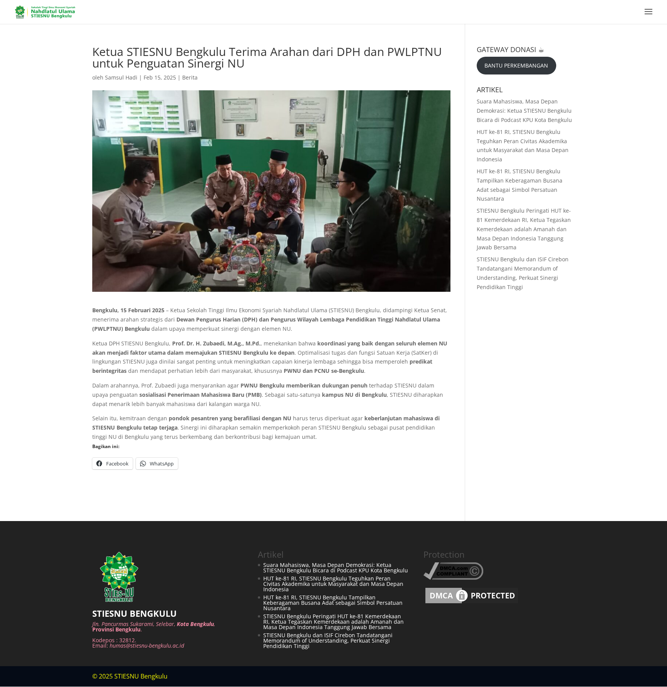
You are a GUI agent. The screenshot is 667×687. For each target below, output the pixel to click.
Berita (190, 77)
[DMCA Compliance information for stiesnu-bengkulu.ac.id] (453, 577)
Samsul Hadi (121, 77)
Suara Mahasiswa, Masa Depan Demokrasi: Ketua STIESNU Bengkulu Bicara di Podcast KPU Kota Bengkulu (524, 111)
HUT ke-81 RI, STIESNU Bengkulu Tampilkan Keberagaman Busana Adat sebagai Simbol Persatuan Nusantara (333, 603)
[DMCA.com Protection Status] (471, 603)
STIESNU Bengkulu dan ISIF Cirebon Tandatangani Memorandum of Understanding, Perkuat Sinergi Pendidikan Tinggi (328, 640)
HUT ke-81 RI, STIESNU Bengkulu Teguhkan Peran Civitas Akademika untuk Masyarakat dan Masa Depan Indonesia (333, 584)
